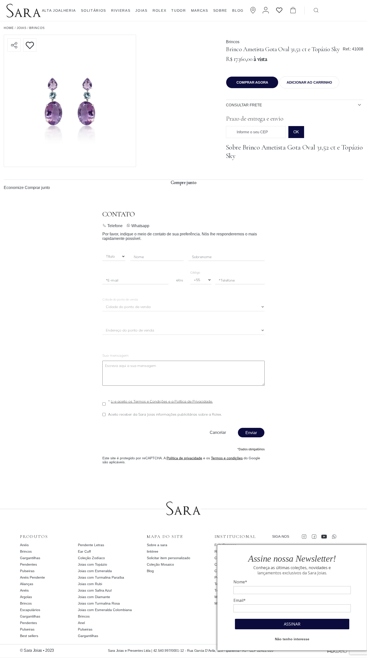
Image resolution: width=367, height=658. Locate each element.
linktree (152, 551)
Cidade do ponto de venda (120, 299)
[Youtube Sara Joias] (324, 536)
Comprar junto (37, 187)
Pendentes (28, 564)
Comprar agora (252, 82)
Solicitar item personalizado (168, 558)
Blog (238, 10)
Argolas (26, 597)
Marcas (199, 10)
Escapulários (30, 610)
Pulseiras (27, 571)
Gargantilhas (30, 558)
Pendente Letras (91, 545)
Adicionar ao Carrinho (309, 82)
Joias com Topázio (92, 564)
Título (110, 257)
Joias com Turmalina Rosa (99, 603)
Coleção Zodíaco (91, 558)
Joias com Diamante (94, 597)
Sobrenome (201, 257)
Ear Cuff (84, 551)
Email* (239, 600)
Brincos (232, 42)
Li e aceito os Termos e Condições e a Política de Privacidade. (162, 401)
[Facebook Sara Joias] (314, 536)
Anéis (24, 545)
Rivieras (120, 10)
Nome (139, 257)
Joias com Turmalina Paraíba (101, 577)
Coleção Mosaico (160, 564)
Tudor (178, 10)
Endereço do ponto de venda (130, 331)
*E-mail (112, 280)
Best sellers (29, 636)
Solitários (93, 10)
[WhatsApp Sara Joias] (334, 536)
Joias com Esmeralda (95, 571)
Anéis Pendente (32, 577)
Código (195, 272)
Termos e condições (227, 458)
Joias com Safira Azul (95, 590)
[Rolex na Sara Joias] (346, 10)
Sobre (220, 10)
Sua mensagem (115, 355)
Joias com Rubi (90, 584)
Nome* (240, 581)
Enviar (251, 433)
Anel (81, 623)
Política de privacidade (184, 458)
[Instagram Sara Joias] (304, 536)
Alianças (26, 584)
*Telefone (227, 280)
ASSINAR (292, 624)
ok (296, 132)
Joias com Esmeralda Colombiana (105, 610)
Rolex (159, 10)
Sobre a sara (157, 545)
